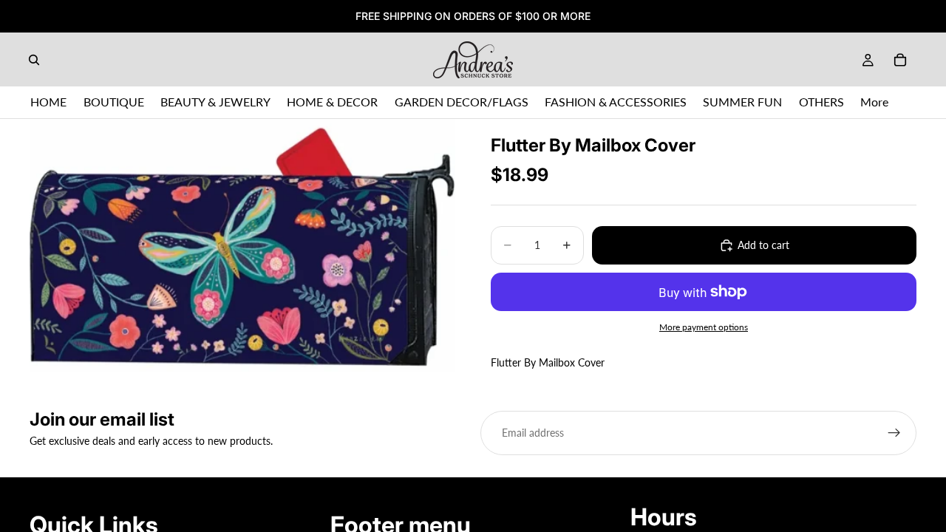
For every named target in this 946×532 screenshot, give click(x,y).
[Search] (34, 60)
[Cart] (900, 60)
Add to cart (763, 245)
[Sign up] (894, 433)
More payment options (703, 326)
